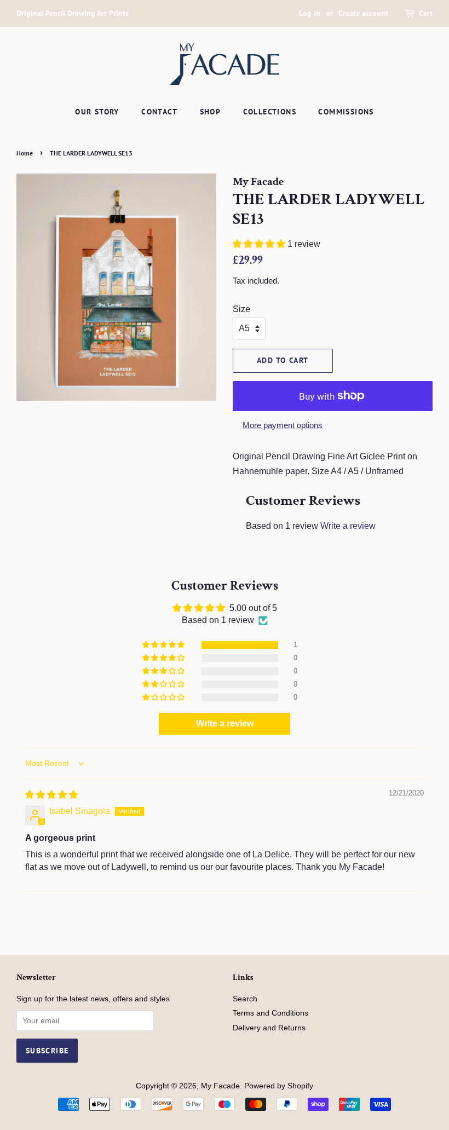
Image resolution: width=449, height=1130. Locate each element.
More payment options (283, 425)
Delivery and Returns (269, 1028)
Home (24, 153)
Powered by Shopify (278, 1086)
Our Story (97, 112)
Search (245, 999)
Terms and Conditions (270, 1013)
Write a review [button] (225, 723)
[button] (260, 244)
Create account (363, 13)
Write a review (348, 526)
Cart (426, 13)
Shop (210, 112)
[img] (51, 794)
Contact (159, 112)
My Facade (220, 1086)
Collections (269, 112)
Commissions (345, 112)
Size (241, 309)
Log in (309, 13)
